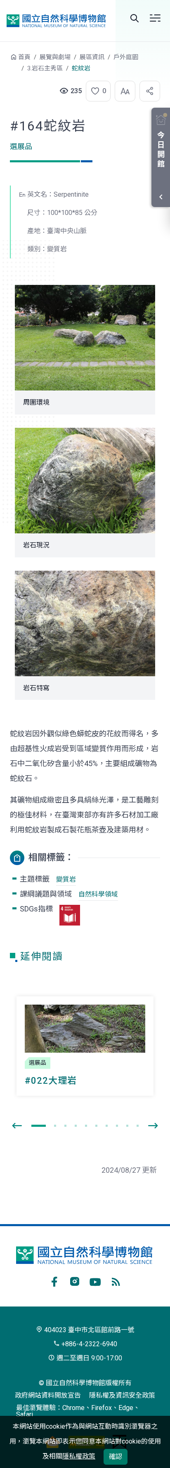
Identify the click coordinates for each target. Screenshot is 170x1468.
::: (4, 61)
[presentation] (17, 1126)
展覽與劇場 (55, 57)
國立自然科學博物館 (56, 21)
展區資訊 (92, 57)
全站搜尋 (134, 18)
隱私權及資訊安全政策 (122, 1395)
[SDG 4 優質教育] (69, 915)
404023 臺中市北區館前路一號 (88, 1330)
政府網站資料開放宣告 (48, 1395)
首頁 (24, 57)
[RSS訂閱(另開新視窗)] (116, 1280)
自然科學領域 (98, 894)
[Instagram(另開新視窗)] (74, 1280)
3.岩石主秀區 (45, 68)
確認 (115, 1457)
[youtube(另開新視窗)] (95, 1280)
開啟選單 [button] (155, 18)
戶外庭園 (125, 57)
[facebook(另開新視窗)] (54, 1280)
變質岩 (66, 879)
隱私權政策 (78, 1456)
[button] (96, 91)
